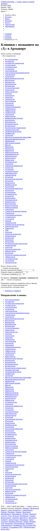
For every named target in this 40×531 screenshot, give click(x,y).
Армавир (4, 4)
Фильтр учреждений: (8, 270)
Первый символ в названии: (11, 272)
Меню (3, 11)
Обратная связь (29, 527)
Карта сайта (5, 529)
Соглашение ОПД (16, 527)
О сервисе (4, 527)
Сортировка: (5, 274)
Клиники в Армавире (13, 291)
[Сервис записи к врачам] (17, 2)
